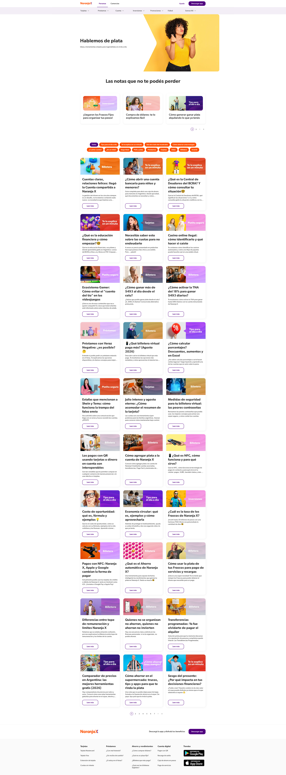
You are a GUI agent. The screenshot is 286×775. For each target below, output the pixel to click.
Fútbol (170, 11)
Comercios (115, 3)
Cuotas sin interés (87, 765)
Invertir (194, 150)
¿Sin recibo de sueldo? (114, 755)
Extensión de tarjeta (88, 760)
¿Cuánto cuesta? (95, 150)
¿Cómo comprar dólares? (141, 751)
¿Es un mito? (111, 150)
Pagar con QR (163, 751)
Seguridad (125, 150)
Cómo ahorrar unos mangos (184, 144)
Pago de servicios (164, 765)
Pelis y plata (138, 150)
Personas (102, 3)
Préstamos (152, 150)
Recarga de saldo (164, 755)
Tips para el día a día (109, 144)
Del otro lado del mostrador (157, 144)
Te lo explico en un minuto (131, 144)
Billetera (183, 150)
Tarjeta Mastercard (87, 751)
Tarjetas (164, 150)
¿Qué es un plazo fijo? (140, 755)
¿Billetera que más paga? (141, 760)
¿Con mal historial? (113, 751)
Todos (94, 144)
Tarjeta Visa (84, 755)
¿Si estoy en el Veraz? (114, 760)
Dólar (173, 150)
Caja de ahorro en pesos (167, 760)
